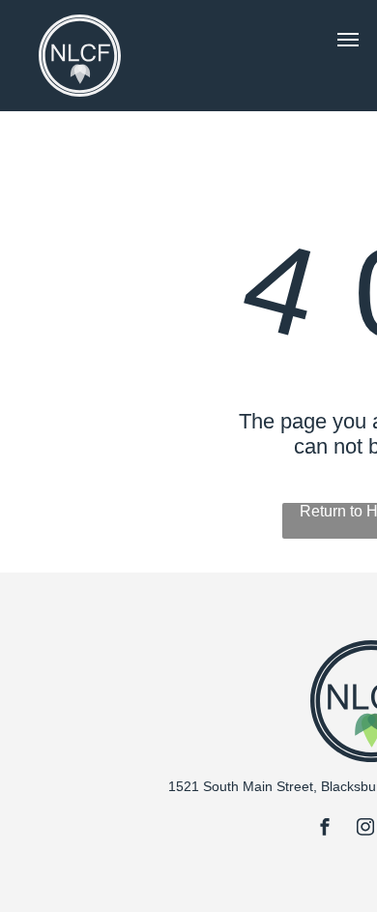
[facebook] (324, 829)
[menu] (348, 39)
